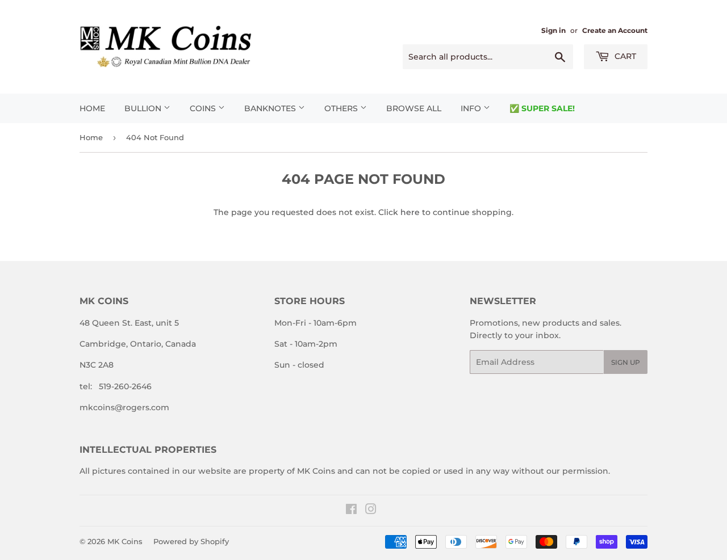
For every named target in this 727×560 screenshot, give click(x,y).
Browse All (413, 108)
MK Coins (125, 541)
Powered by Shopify (191, 541)
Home (92, 108)
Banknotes (271, 108)
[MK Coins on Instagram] (371, 511)
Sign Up (625, 362)
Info (472, 108)
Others (342, 108)
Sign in (553, 30)
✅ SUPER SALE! (542, 108)
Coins (204, 108)
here (410, 212)
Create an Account (614, 30)
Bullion (144, 108)
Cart (624, 56)
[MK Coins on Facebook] (351, 511)
